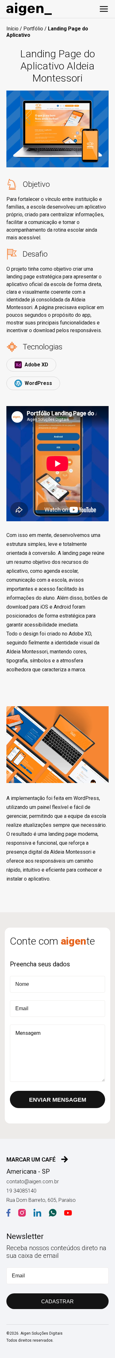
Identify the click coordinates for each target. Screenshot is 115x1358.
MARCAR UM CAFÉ (31, 1159)
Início (12, 29)
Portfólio (33, 29)
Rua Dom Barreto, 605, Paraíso (41, 1200)
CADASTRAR (57, 1301)
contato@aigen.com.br (32, 1181)
